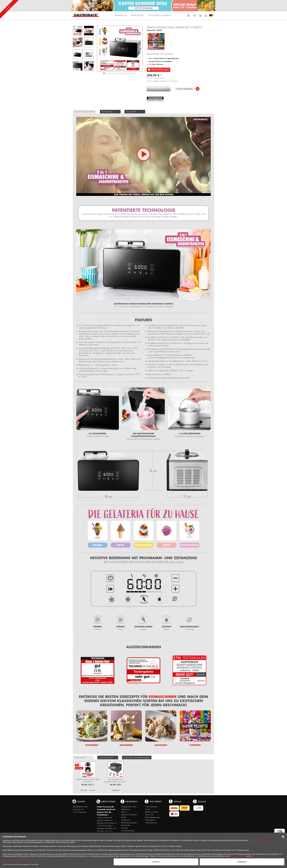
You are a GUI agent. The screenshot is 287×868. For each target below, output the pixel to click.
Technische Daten (107, 112)
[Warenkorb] (200, 15)
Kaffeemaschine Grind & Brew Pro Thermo (88, 781)
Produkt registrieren (151, 807)
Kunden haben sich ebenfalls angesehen (137, 757)
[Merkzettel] (194, 15)
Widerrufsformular (151, 823)
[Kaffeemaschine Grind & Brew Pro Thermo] (88, 769)
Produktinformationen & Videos (84, 112)
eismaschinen (162, 696)
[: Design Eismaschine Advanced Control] (77, 30)
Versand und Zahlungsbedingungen (152, 816)
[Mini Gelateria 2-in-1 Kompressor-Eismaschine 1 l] (115, 769)
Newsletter (124, 828)
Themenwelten (125, 825)
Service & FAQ (131, 112)
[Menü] (283, 830)
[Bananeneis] (126, 726)
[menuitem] (120, 16)
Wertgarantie (125, 809)
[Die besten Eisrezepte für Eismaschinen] (156, 40)
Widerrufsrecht (150, 820)
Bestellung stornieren (151, 812)
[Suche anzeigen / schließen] (188, 15)
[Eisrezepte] (195, 726)
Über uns (124, 812)
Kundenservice (125, 820)
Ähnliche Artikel (80, 757)
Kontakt (123, 817)
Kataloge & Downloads (128, 807)
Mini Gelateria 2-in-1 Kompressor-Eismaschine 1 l (115, 781)
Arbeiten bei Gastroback (129, 815)
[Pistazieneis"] (91, 726)
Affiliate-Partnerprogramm (129, 823)
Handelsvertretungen (127, 831)
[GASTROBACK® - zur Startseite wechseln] (86, 15)
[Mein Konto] (206, 15)
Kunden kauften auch (106, 757)
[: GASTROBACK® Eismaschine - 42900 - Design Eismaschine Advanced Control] (77, 42)
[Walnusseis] (160, 726)
